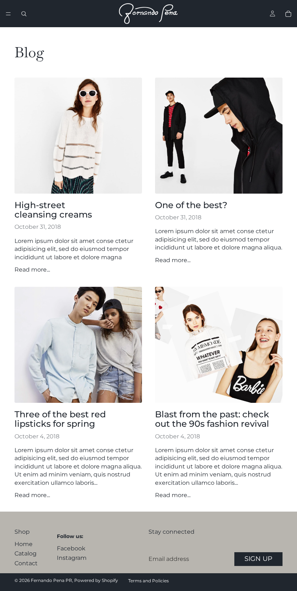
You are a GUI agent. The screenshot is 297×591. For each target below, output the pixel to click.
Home (23, 544)
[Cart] (288, 14)
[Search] (24, 14)
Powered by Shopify (96, 580)
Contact (26, 563)
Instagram (72, 557)
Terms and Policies (148, 580)
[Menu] (8, 13)
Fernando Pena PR (51, 580)
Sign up (258, 559)
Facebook (71, 548)
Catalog (25, 553)
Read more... (32, 269)
